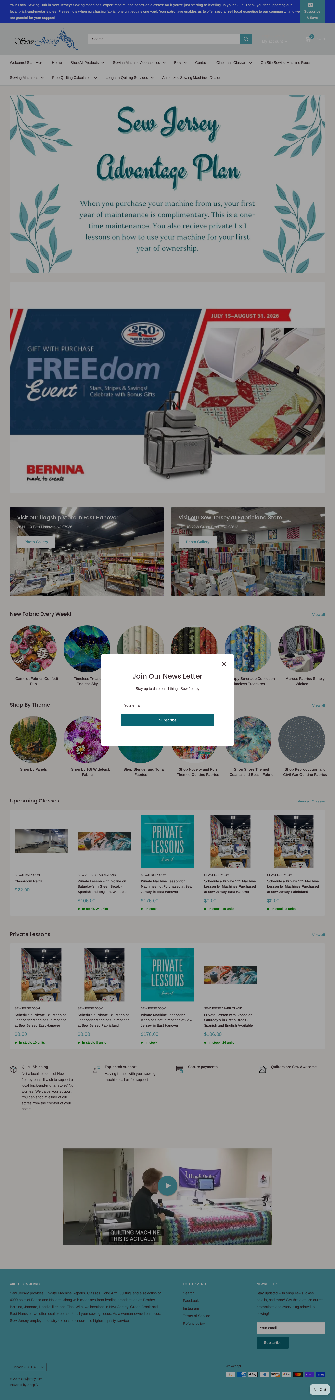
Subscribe (167, 720)
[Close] (223, 663)
